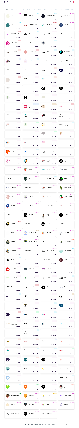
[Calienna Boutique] (8, 88)
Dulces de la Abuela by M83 (68, 386)
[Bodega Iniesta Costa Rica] (8, 53)
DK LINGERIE (66, 259)
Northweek (48, 359)
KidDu (47, 404)
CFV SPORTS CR (67, 51)
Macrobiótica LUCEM (32, 124)
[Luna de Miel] (43, 370)
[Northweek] (43, 361)
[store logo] (6, 2)
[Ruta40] (43, 53)
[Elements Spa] (25, 198)
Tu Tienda (9, 70)
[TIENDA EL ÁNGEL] (8, 388)
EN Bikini (65, 277)
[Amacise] (43, 44)
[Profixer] (43, 117)
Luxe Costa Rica (27, 88)
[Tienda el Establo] (43, 189)
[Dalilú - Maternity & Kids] (43, 169)
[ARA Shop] (61, 343)
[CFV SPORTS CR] (61, 53)
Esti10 (12, 196)
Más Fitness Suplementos (50, 286)
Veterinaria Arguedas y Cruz (33, 314)
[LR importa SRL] (8, 188)
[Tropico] (43, 298)
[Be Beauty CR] (61, 170)
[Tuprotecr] (61, 352)
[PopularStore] (43, 234)
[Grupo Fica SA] (25, 99)
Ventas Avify (66, 70)
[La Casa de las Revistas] (8, 397)
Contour (12, 232)
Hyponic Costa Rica (32, 296)
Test (61, 79)
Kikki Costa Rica (49, 223)
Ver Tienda (17, 19)
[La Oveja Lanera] (8, 126)
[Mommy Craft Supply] (61, 134)
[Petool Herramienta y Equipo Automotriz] (61, 198)
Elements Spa (31, 196)
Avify (29, 424)
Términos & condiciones (46, 424)
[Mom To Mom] (61, 361)
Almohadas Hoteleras (46, 259)
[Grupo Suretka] (25, 79)
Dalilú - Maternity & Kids (50, 169)
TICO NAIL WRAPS (14, 42)
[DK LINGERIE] (61, 261)
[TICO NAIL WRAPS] (8, 44)
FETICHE (30, 368)
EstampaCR (66, 377)
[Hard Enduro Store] (61, 206)
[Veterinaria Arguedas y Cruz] (25, 316)
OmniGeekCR (48, 268)
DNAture (48, 79)
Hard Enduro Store (67, 205)
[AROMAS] (61, 216)
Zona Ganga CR (63, 42)
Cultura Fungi (27, 133)
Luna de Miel (48, 368)
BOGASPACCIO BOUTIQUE (67, 124)
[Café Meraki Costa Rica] (25, 117)
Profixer (47, 115)
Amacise (47, 42)
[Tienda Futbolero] (25, 307)
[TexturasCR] (25, 216)
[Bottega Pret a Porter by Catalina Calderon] (8, 325)
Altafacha (30, 332)
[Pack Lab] (61, 289)
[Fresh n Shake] (25, 361)
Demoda (12, 24)
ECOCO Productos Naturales (48, 205)
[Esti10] (8, 198)
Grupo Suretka (31, 79)
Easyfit (65, 88)
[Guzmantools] (8, 252)
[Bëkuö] (25, 180)
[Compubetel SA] (8, 270)
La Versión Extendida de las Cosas (33, 232)
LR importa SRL (13, 187)
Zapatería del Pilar (32, 286)
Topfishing (66, 368)
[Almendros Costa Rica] (43, 198)
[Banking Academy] (8, 153)
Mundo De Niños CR (67, 395)
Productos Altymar (49, 133)
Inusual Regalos (13, 404)
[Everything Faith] (43, 341)
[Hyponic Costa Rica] (25, 296)
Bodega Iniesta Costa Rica (14, 52)
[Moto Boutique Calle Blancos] (43, 252)
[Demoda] (8, 26)
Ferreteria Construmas (15, 413)
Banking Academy (14, 151)
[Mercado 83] (61, 117)
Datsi (29, 33)
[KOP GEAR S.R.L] (25, 270)
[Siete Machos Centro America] (43, 218)
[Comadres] (8, 162)
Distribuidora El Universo (50, 15)
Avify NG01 (9, 214)
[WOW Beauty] (43, 143)
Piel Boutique (48, 33)
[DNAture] (43, 80)
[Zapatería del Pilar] (25, 289)
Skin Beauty (13, 169)
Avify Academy (13, 296)
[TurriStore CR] (25, 16)
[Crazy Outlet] (25, 144)
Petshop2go (31, 160)
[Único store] (43, 98)
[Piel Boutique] (43, 35)
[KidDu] (43, 406)
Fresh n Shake (31, 359)
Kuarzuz (12, 115)
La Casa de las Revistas (15, 395)
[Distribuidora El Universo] (43, 17)
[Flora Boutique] (43, 414)
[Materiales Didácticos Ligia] (25, 108)
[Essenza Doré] (8, 243)
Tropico (47, 296)
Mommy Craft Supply (68, 133)
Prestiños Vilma (49, 106)
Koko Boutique (31, 413)
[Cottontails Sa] (8, 379)
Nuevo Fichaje (31, 404)
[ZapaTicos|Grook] (43, 26)
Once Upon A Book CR (68, 323)
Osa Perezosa (66, 404)
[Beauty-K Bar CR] (8, 277)
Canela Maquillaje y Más (68, 106)
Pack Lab (65, 286)
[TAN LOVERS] (8, 82)
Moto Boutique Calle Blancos (50, 250)
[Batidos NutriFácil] (25, 388)
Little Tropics (48, 386)
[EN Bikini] (61, 279)
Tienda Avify (13, 359)
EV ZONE (65, 178)
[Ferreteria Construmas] (8, 415)
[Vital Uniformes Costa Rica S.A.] (61, 63)
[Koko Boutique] (25, 415)
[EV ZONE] (61, 180)
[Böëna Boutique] (43, 126)
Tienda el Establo (49, 187)
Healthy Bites (31, 341)
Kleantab (12, 350)
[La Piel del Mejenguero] (25, 26)
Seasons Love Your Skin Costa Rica (49, 332)
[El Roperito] (25, 205)
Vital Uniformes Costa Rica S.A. (68, 61)
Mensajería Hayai (10, 106)
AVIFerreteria (31, 151)
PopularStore (48, 232)
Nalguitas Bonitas (28, 187)
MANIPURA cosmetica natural (32, 52)
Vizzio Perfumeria (67, 232)
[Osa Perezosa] (61, 405)
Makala (12, 341)
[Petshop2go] (25, 162)
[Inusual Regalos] (8, 406)
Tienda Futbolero (32, 305)
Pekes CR (12, 142)
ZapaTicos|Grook (49, 24)
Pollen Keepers (31, 395)
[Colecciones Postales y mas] (61, 162)
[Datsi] (25, 35)
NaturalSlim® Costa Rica (15, 97)
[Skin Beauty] (8, 170)
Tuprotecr (66, 350)
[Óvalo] (8, 17)
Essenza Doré (13, 241)
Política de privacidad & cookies (36, 424)
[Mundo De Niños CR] (61, 397)
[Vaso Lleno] (61, 298)
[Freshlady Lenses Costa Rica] (8, 35)
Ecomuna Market (32, 277)
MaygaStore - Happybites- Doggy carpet (48, 151)
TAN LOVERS (13, 79)
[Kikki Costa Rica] (43, 225)
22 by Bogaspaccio (67, 250)
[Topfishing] (61, 370)
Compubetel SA (13, 268)
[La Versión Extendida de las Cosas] (25, 234)
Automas (62, 142)
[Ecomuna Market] (25, 279)
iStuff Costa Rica (67, 15)
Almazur (65, 305)
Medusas (12, 259)
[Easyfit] (61, 89)
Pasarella (48, 350)
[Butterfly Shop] (8, 207)
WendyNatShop (28, 250)
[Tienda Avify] (8, 361)
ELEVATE (48, 88)
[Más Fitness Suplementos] (43, 289)
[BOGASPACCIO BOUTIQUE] (61, 126)
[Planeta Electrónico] (43, 279)
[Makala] (8, 343)
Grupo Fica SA (31, 97)
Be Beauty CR (66, 169)
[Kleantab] (8, 350)
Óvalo (12, 15)
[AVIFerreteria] (25, 153)
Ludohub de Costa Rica (33, 241)
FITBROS (30, 323)
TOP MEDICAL (9, 286)
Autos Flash (45, 377)
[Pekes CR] (8, 144)
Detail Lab (66, 24)
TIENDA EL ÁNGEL (14, 386)
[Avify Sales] (8, 316)
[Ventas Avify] (61, 72)
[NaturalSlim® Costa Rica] (8, 99)
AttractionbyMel (46, 305)
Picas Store (31, 350)
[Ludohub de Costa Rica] (25, 242)
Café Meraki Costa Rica (33, 115)
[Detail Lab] (61, 26)
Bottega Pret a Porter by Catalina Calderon (15, 323)
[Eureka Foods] (43, 72)
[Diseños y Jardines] (61, 190)
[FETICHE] (25, 370)
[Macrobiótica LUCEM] (25, 126)
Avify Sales (13, 314)
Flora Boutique (49, 413)
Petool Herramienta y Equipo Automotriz (68, 196)
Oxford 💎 (30, 60)
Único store (48, 97)
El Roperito (31, 205)
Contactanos (52, 424)
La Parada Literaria (14, 60)
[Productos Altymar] (43, 134)
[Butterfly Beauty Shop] (8, 370)
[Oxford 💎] (25, 63)
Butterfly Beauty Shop (15, 368)
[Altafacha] (25, 334)
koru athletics (45, 60)
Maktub (26, 70)
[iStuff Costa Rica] (61, 17)
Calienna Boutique (14, 88)
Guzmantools (13, 250)
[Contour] (8, 234)
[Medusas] (8, 261)
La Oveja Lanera (14, 124)
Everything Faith (49, 341)
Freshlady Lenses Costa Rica (15, 33)
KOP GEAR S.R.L (31, 268)
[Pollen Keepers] (25, 397)
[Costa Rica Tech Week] (43, 180)
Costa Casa (62, 223)
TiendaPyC (48, 314)
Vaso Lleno (66, 296)
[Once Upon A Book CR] (61, 325)
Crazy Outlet (31, 142)
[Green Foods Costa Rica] (61, 243)
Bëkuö (30, 178)
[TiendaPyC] (43, 316)
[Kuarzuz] (8, 117)
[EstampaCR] (61, 379)
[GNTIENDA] (8, 225)
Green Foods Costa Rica (68, 241)
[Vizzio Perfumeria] (61, 235)
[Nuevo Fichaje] (25, 405)
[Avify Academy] (8, 298)
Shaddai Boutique (64, 97)
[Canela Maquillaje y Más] (61, 108)
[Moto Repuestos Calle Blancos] (43, 162)
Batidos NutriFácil (32, 386)
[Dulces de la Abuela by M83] (61, 388)
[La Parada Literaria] (8, 63)
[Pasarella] (43, 352)
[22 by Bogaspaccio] (61, 252)
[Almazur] (61, 307)
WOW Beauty (48, 142)
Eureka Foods (48, 70)
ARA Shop (66, 341)
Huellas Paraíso (27, 223)
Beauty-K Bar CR (14, 277)
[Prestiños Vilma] (43, 108)
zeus (61, 151)
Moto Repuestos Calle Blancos (50, 160)
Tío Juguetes (48, 395)
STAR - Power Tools (49, 323)
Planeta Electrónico (49, 277)
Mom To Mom (66, 359)
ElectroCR (30, 169)
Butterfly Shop (13, 205)
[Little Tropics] (43, 388)
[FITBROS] (25, 325)
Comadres (12, 160)
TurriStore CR (31, 15)
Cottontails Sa (13, 377)
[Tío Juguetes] (43, 397)
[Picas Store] (25, 352)
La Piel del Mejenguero (33, 24)
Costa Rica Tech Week (50, 178)
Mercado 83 (66, 115)
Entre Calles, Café (28, 42)
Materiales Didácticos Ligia (32, 106)
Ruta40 (47, 51)
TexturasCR (31, 214)
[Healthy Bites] (25, 343)
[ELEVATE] (43, 90)
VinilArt (62, 33)
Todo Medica (9, 133)
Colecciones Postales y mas (68, 160)
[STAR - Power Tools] (43, 326)
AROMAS (66, 214)
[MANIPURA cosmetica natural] (25, 53)
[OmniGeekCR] (43, 270)
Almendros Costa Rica (50, 196)
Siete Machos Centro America (50, 214)
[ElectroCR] (25, 171)
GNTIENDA (13, 223)
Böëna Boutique (49, 124)
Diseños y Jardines (67, 187)
